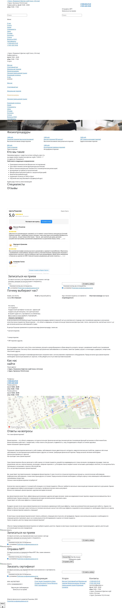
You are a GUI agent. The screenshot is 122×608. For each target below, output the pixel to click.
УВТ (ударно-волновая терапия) (90, 139)
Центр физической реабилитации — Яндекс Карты (39, 273)
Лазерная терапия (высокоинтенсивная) (20, 139)
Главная (9, 121)
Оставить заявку (88, 284)
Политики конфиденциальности (28, 288)
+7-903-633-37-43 (85, 4)
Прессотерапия (12, 147)
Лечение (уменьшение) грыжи (17, 73)
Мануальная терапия (14, 69)
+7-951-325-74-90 (85, 6)
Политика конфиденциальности (17, 601)
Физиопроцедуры (13, 71)
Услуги (9, 25)
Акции (9, 27)
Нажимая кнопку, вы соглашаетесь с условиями (24, 287)
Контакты (10, 35)
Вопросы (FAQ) (12, 39)
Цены (9, 31)
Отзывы (9, 33)
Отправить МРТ (68, 561)
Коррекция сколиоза (14, 75)
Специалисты (11, 29)
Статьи (9, 37)
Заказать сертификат (16, 318)
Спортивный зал (12, 67)
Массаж (9, 65)
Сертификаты (11, 41)
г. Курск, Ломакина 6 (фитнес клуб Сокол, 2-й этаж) (23, 1)
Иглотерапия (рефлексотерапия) (54, 147)
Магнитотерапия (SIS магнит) (53, 139)
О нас (9, 23)
